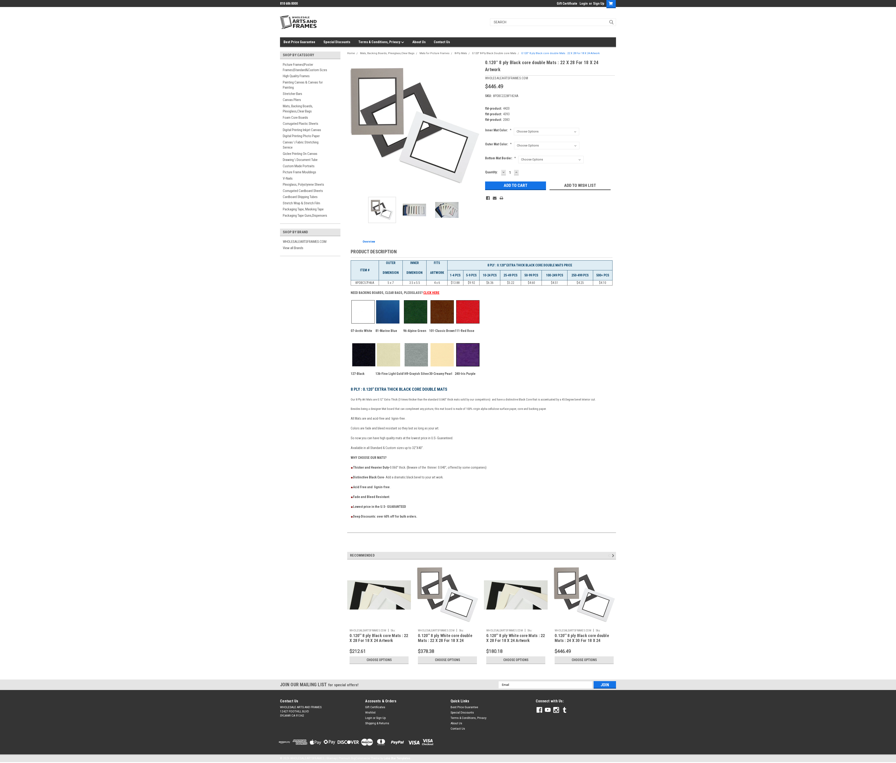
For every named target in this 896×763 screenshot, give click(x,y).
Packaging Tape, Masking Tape (303, 209)
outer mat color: (498, 144)
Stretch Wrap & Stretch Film (301, 203)
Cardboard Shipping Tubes (300, 197)
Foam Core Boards (295, 117)
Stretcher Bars (292, 94)
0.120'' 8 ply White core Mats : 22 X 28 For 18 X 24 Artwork (515, 638)
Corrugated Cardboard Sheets (303, 191)
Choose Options (379, 660)
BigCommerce (360, 758)
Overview (369, 241)
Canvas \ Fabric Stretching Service (300, 145)
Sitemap (331, 758)
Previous (352, 126)
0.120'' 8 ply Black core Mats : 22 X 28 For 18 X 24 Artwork (379, 638)
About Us (419, 42)
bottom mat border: (500, 158)
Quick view (379, 623)
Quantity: (491, 172)
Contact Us (442, 42)
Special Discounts (336, 42)
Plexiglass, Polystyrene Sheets (303, 184)
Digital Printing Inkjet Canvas (302, 130)
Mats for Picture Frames (434, 53)
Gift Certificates (375, 707)
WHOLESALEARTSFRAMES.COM (304, 242)
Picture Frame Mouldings (299, 172)
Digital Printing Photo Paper (301, 136)
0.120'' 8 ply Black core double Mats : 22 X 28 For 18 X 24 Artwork (560, 53)
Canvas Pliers (292, 100)
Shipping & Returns (377, 723)
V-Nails (288, 178)
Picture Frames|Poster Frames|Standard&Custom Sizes (305, 67)
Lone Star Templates (397, 758)
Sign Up (598, 3)
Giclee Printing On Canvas (300, 154)
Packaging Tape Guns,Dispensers (305, 215)
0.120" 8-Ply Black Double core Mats (494, 53)
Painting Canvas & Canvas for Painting (303, 85)
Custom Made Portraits (299, 166)
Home (351, 53)
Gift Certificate (567, 3)
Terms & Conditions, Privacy (379, 42)
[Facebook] (488, 198)
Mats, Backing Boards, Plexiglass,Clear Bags (298, 109)
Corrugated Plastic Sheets (300, 124)
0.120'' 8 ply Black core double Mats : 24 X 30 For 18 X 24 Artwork (582, 640)
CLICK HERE (431, 293)
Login (584, 3)
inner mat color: (498, 130)
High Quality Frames (296, 76)
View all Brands (293, 248)
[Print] (501, 198)
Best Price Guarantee (299, 42)
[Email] (495, 198)
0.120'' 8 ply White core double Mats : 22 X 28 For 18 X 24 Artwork (445, 640)
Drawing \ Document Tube (300, 160)
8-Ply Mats (461, 53)
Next (477, 126)
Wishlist (370, 712)
